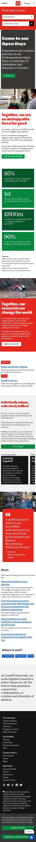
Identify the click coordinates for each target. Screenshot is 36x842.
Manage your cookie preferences (18, 837)
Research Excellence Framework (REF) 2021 (16, 271)
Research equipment (11, 745)
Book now (10, 76)
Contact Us (29, 831)
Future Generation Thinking (14, 367)
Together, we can (9, 381)
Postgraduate (21, 656)
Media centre (8, 775)
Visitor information (10, 724)
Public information (10, 732)
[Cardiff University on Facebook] (8, 785)
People (5, 777)
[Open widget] (31, 837)
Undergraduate (8, 656)
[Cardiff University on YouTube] (21, 785)
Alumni (5, 758)
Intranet (6, 772)
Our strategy (18, 446)
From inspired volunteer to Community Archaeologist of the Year (16, 637)
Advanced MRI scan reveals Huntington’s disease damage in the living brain (16, 622)
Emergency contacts (11, 729)
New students (8, 756)
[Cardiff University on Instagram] (4, 785)
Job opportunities (9, 769)
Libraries (6, 740)
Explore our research (11, 344)
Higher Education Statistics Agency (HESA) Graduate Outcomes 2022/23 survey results (16, 260)
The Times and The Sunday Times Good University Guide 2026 (18, 265)
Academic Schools (10, 721)
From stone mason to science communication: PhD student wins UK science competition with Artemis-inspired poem (17, 605)
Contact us (7, 726)
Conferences (8, 742)
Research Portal (9, 780)
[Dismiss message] (34, 830)
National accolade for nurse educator (14, 583)
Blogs (5, 761)
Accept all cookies (18, 828)
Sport (5, 748)
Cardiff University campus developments (15, 268)
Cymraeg (27, 3)
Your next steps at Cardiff (13, 156)
